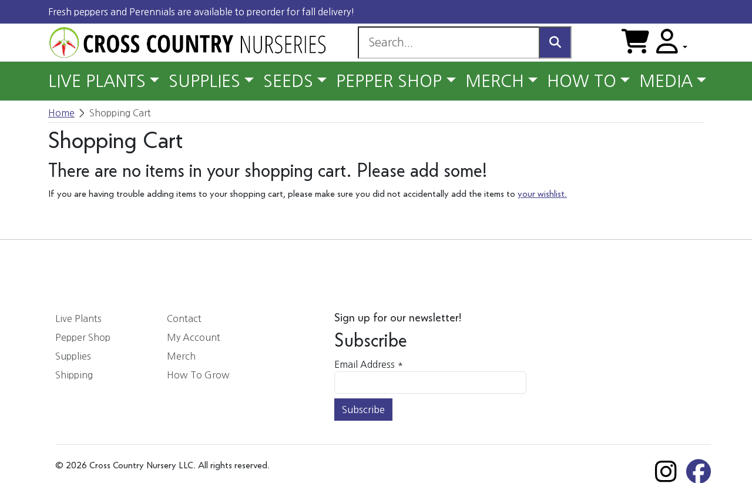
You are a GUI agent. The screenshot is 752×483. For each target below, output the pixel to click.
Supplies (73, 356)
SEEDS (288, 81)
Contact (184, 318)
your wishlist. (542, 194)
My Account (193, 337)
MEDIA (666, 81)
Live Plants (78, 318)
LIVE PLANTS (97, 81)
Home (61, 113)
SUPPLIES (204, 81)
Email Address (368, 364)
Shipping (74, 375)
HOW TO (581, 81)
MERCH (494, 81)
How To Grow (198, 375)
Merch (181, 356)
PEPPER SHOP (389, 81)
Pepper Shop (82, 337)
